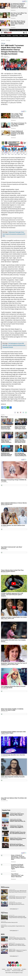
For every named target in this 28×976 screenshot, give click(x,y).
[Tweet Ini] (18, 413)
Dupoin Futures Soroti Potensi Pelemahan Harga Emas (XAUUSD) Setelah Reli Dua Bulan (18, 839)
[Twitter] (10, 965)
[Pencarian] (26, 33)
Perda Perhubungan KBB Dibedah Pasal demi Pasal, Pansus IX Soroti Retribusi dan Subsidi (17, 891)
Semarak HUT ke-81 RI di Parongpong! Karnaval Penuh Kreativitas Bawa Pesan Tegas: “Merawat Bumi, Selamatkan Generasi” (17, 903)
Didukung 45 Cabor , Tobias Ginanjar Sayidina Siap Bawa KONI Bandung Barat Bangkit (6, 441)
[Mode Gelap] (24, 33)
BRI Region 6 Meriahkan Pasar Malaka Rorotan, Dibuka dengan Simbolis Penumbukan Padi (17, 945)
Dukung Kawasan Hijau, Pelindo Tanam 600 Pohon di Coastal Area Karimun (17, 820)
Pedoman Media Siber (17, 970)
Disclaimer (7, 970)
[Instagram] (15, 965)
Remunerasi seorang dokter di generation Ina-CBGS (13, 926)
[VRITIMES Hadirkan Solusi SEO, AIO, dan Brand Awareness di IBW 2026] (5, 833)
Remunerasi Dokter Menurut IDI (9, 922)
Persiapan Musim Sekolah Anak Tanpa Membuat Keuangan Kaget (17, 917)
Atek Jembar (6, 56)
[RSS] (20, 965)
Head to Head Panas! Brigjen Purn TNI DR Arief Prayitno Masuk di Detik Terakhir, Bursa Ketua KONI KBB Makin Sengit (21, 427)
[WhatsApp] (18, 965)
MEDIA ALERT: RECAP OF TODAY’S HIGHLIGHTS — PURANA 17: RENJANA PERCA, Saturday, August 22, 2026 (18, 951)
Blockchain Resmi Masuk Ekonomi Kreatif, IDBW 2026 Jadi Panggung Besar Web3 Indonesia (17, 845)
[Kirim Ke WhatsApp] (26, 413)
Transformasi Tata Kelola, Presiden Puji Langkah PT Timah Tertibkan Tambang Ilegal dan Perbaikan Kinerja (17, 827)
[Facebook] (8, 965)
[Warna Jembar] (7, 32)
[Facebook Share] (15, 413)
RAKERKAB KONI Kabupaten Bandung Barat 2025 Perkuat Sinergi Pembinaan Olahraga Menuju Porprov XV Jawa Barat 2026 (7, 454)
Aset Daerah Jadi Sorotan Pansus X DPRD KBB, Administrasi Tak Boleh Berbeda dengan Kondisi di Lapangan (17, 897)
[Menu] (2, 32)
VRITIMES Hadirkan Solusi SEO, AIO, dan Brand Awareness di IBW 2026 (18, 833)
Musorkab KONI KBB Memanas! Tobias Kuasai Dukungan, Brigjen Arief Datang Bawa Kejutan (6, 427)
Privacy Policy (16, 969)
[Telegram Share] (23, 413)
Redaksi (24, 969)
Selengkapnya (13, 908)
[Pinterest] (13, 965)
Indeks (3, 969)
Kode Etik (9, 969)
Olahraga (3, 43)
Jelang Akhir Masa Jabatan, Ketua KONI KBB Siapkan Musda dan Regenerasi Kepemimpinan (20, 441)
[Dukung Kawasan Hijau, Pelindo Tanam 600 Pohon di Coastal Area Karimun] (5, 821)
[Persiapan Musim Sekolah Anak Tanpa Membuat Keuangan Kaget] (4, 917)
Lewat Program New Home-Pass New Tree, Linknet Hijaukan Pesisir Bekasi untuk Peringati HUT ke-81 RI (17, 814)
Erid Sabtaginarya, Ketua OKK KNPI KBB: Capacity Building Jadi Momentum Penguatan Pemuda (21, 454)
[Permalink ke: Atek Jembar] (2, 56)
